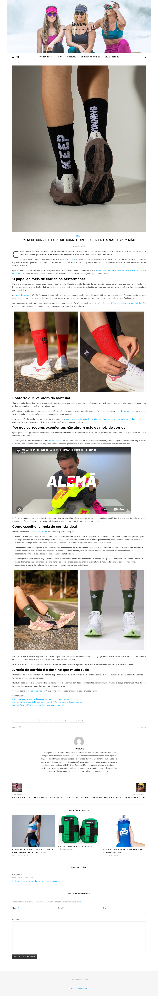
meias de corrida (22, 295)
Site (104, 908)
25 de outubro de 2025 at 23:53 (22, 877)
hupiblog (19, 727)
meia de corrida (68, 259)
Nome (15, 908)
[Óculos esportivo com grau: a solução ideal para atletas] (141, 787)
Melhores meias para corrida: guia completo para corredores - (38, 881)
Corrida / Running (90, 57)
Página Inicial (46, 57)
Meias (79, 236)
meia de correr (46, 721)
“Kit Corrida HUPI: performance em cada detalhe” (120, 303)
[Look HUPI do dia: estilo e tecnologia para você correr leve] (17, 787)
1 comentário (140, 727)
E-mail (61, 908)
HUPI (60, 57)
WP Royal (84, 979)
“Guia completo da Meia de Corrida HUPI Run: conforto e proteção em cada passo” (103, 419)
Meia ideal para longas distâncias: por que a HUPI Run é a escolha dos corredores (47, 702)
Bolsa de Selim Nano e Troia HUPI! (75, 846)
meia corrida (32, 721)
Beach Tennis (112, 57)
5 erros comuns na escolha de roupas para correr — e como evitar (40, 699)
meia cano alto (19, 721)
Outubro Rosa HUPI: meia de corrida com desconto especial (38, 705)
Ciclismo (71, 57)
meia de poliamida (77, 721)
